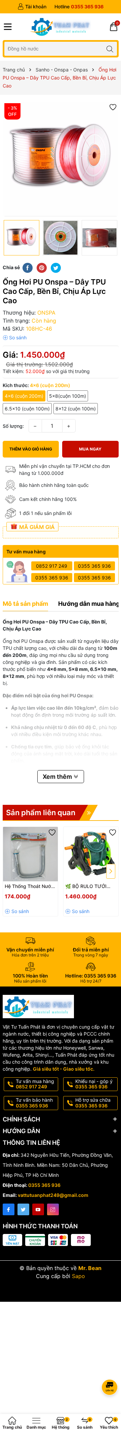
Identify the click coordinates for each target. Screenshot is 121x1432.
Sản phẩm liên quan (40, 812)
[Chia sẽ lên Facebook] (28, 267)
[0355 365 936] (79, 6)
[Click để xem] (61, 159)
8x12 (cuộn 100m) (75, 408)
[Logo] (60, 27)
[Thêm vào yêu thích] (113, 107)
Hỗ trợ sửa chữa (93, 1102)
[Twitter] (23, 1209)
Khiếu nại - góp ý (94, 1084)
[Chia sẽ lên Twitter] (56, 267)
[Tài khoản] (31, 6)
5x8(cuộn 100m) (67, 396)
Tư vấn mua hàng (35, 1084)
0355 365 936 (94, 566)
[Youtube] (38, 1209)
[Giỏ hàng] (114, 27)
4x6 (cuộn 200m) (24, 396)
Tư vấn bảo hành (34, 1102)
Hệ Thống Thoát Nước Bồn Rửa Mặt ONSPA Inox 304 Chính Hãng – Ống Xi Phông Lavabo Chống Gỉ (30, 886)
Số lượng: (13, 426)
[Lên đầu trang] (111, 1369)
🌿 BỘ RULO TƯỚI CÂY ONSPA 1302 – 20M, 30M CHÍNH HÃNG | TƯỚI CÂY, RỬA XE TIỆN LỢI (87, 886)
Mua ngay (90, 449)
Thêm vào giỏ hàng (30, 449)
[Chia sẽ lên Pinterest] (42, 267)
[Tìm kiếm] (110, 48)
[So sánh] (15, 337)
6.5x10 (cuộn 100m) (27, 408)
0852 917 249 (51, 566)
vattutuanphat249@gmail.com (53, 1195)
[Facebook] (8, 1209)
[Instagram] (53, 1209)
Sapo (78, 1276)
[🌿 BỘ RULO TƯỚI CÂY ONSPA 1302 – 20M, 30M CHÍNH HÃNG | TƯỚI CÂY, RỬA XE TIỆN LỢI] (91, 854)
